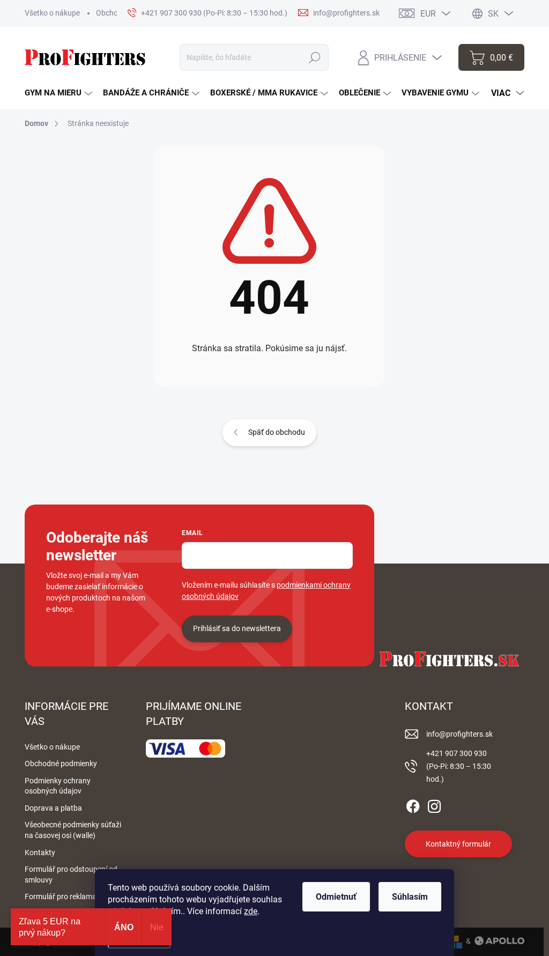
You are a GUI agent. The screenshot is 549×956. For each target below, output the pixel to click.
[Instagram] (434, 805)
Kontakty (40, 852)
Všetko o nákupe (52, 13)
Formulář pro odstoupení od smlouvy (71, 874)
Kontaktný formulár (458, 844)
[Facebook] (413, 805)
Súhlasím (410, 897)
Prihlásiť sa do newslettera (237, 628)
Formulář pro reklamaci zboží (73, 896)
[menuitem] (58, 93)
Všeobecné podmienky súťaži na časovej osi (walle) (73, 830)
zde (250, 911)
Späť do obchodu (276, 432)
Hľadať (315, 57)
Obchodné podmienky (61, 763)
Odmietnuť (336, 897)
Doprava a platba (53, 808)
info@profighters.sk (459, 734)
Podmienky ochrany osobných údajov (58, 786)
